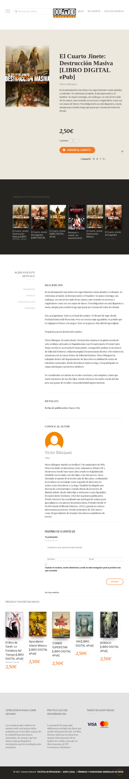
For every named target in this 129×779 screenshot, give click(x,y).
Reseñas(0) (30, 308)
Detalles (31, 295)
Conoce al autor (26, 302)
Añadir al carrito (78, 149)
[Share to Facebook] (100, 159)
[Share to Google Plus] (104, 159)
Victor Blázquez (68, 84)
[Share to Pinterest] (94, 159)
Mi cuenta (94, 11)
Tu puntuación (51, 537)
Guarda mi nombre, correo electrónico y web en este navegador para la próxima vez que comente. (83, 569)
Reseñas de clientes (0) (60, 531)
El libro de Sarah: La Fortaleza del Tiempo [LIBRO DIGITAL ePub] (15, 650)
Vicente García (12, 662)
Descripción (29, 289)
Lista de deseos (114, 11)
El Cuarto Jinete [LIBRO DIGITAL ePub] (57, 234)
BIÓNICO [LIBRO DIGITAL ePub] (109, 647)
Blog (81, 11)
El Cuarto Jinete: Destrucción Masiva (95, 234)
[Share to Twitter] (97, 159)
